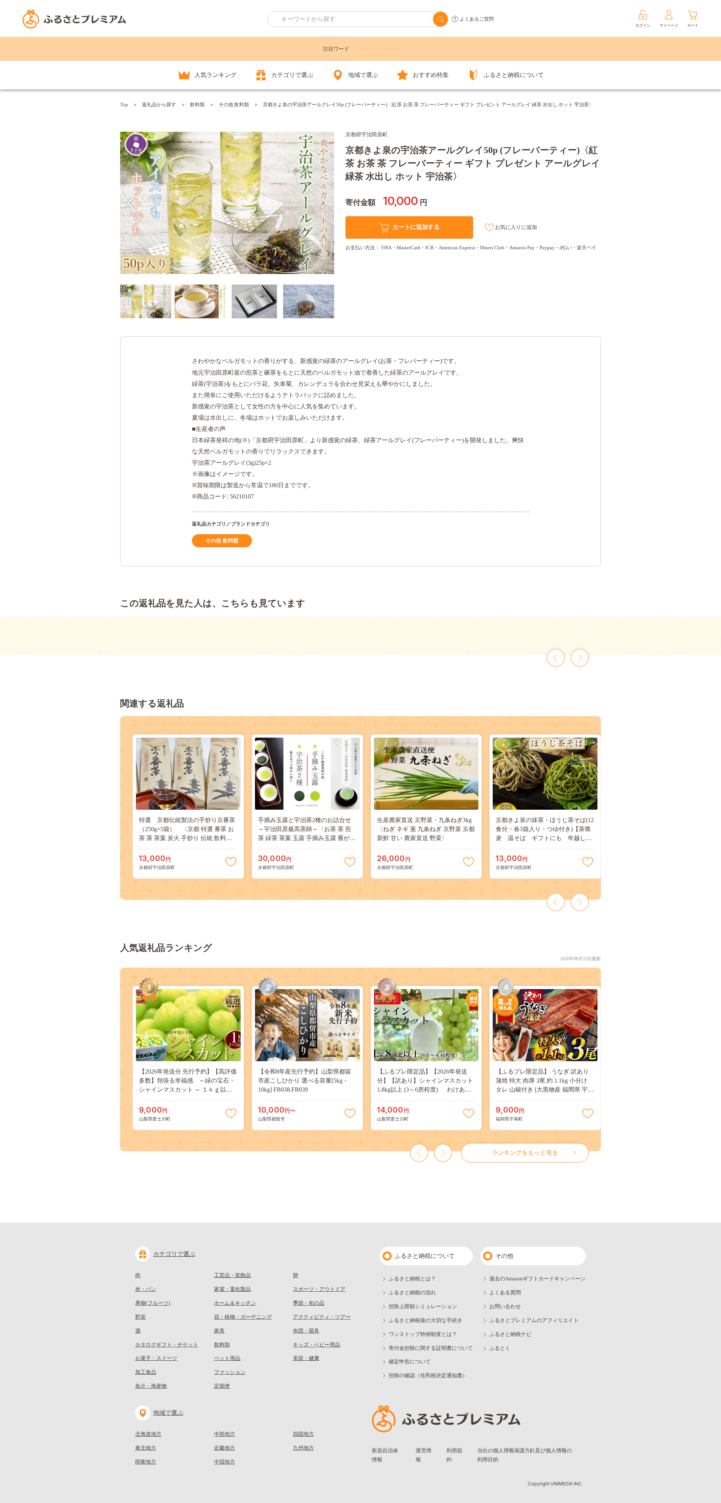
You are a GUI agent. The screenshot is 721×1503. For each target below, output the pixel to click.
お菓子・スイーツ (156, 1358)
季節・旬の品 (308, 1303)
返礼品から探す (159, 104)
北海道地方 (148, 1434)
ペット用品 (227, 1358)
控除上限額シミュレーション (423, 1306)
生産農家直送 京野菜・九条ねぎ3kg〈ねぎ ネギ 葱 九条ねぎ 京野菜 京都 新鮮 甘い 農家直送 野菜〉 (426, 829)
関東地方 (145, 1462)
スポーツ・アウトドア (319, 1289)
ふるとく (499, 1348)
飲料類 (197, 104)
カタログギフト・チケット (166, 1345)
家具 (219, 1331)
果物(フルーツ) (152, 1303)
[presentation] (130, 203)
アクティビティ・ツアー (322, 1317)
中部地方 (224, 1434)
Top (124, 104)
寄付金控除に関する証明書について (431, 1348)
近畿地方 (224, 1448)
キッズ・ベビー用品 (316, 1345)
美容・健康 (306, 1358)
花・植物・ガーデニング (243, 1317)
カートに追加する (415, 227)
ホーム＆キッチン (235, 1303)
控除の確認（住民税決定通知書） (428, 1375)
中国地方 (224, 1462)
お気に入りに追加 (516, 227)
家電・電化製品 (232, 1289)
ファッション (230, 1372)
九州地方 (303, 1448)
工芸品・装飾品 (232, 1275)
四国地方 (303, 1434)
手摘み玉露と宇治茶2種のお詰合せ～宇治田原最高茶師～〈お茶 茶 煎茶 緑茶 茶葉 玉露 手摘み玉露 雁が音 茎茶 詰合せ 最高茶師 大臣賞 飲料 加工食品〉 (307, 838)
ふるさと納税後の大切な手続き (425, 1320)
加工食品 (145, 1372)
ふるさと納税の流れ (412, 1292)
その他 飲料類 (234, 104)
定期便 (222, 1386)
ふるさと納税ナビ (510, 1334)
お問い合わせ (505, 1306)
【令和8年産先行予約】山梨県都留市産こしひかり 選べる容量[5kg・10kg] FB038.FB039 (304, 1080)
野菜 (140, 1317)
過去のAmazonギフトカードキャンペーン (537, 1279)
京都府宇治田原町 (366, 134)
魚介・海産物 (151, 1386)
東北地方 (145, 1448)
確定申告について (410, 1361)
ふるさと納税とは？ (412, 1279)
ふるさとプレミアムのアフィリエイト (534, 1320)
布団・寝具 (306, 1331)
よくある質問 (505, 1292)
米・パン (145, 1289)
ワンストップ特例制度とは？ (423, 1334)
